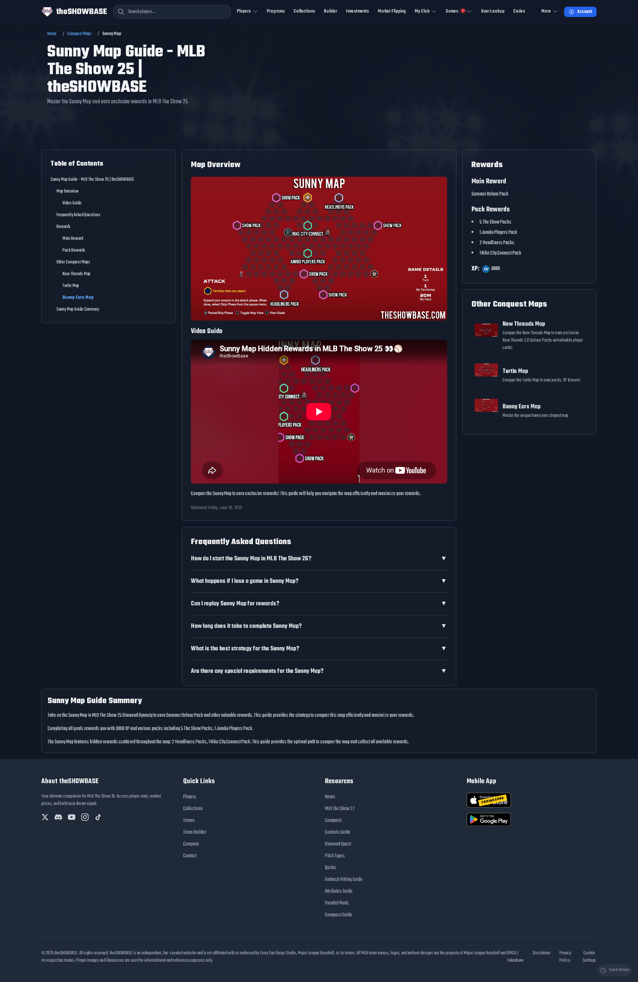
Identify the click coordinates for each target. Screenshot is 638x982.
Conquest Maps (79, 34)
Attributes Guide (339, 891)
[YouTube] (71, 817)
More (546, 11)
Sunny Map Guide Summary (77, 309)
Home (51, 34)
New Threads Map (76, 274)
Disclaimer (541, 953)
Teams (189, 820)
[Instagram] (85, 817)
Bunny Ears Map (77, 297)
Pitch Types (335, 856)
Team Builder (194, 832)
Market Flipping (392, 11)
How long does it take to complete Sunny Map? (319, 626)
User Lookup (492, 11)
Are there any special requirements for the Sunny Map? (319, 671)
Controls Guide (337, 832)
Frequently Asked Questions (78, 215)
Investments (357, 11)
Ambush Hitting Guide (344, 879)
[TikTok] (98, 817)
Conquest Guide (338, 915)
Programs (276, 11)
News (330, 797)
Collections (304, 11)
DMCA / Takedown (515, 957)
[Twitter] (45, 817)
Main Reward (72, 238)
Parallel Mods (337, 903)
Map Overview (67, 191)
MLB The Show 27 (340, 809)
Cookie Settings (589, 957)
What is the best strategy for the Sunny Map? (319, 649)
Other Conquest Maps (73, 262)
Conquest (333, 820)
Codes (519, 11)
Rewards (63, 227)
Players (189, 797)
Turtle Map (70, 286)
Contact (189, 856)
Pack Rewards (73, 250)
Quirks (330, 868)
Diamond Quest (338, 844)
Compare (191, 844)
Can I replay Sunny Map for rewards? (319, 604)
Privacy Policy (565, 957)
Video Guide (72, 203)
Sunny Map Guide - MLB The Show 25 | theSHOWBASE (92, 179)
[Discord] (58, 817)
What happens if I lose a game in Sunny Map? (319, 581)
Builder (330, 11)
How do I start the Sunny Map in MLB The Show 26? (319, 559)
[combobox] (172, 12)
